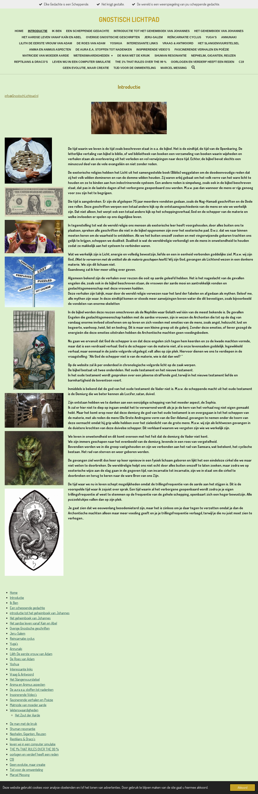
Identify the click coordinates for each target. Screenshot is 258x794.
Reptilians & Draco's (22, 739)
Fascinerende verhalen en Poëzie (31, 700)
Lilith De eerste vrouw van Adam (31, 654)
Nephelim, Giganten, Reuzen (28, 734)
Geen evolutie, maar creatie (27, 764)
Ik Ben (14, 603)
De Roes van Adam (22, 659)
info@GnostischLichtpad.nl (21, 96)
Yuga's (14, 643)
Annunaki (16, 649)
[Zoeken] (193, 67)
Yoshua (14, 664)
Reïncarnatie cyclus (22, 638)
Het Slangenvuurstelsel (25, 679)
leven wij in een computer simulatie (33, 744)
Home (14, 592)
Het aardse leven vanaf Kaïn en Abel (33, 623)
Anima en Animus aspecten (27, 684)
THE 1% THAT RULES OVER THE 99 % (34, 749)
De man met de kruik (23, 724)
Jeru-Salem (17, 633)
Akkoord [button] (242, 787)
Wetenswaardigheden (24, 710)
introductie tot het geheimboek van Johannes (40, 613)
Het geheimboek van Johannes (30, 618)
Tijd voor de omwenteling (26, 770)
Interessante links (21, 669)
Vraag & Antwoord (22, 674)
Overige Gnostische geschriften (30, 628)
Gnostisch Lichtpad (129, 19)
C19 (12, 759)
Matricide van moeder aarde (28, 705)
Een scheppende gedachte (27, 608)
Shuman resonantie (22, 729)
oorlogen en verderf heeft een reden (34, 754)
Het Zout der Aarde (27, 715)
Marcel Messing (19, 775)
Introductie (17, 598)
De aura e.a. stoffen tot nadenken (31, 689)
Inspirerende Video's (23, 695)
